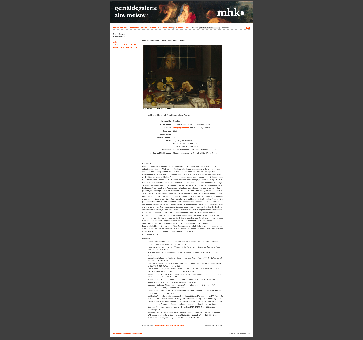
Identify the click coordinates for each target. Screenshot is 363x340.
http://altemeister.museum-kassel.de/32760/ (169, 325)
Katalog (144, 28)
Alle (115, 42)
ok (248, 28)
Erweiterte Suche (181, 28)
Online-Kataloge (120, 28)
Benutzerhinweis (165, 28)
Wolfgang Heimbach (181, 128)
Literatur (152, 28)
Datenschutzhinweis (122, 334)
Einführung (134, 28)
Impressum (137, 334)
